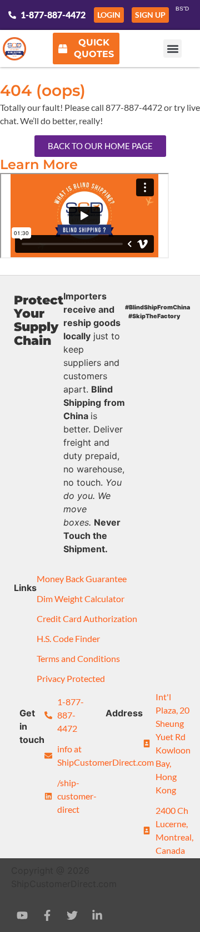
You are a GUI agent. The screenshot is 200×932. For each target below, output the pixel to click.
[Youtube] (22, 915)
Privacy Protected (71, 678)
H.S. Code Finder (68, 638)
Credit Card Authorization (87, 618)
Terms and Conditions (78, 658)
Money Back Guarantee (82, 578)
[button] (172, 48)
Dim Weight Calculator (80, 598)
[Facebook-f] (47, 915)
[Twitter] (72, 915)
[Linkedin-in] (97, 915)
